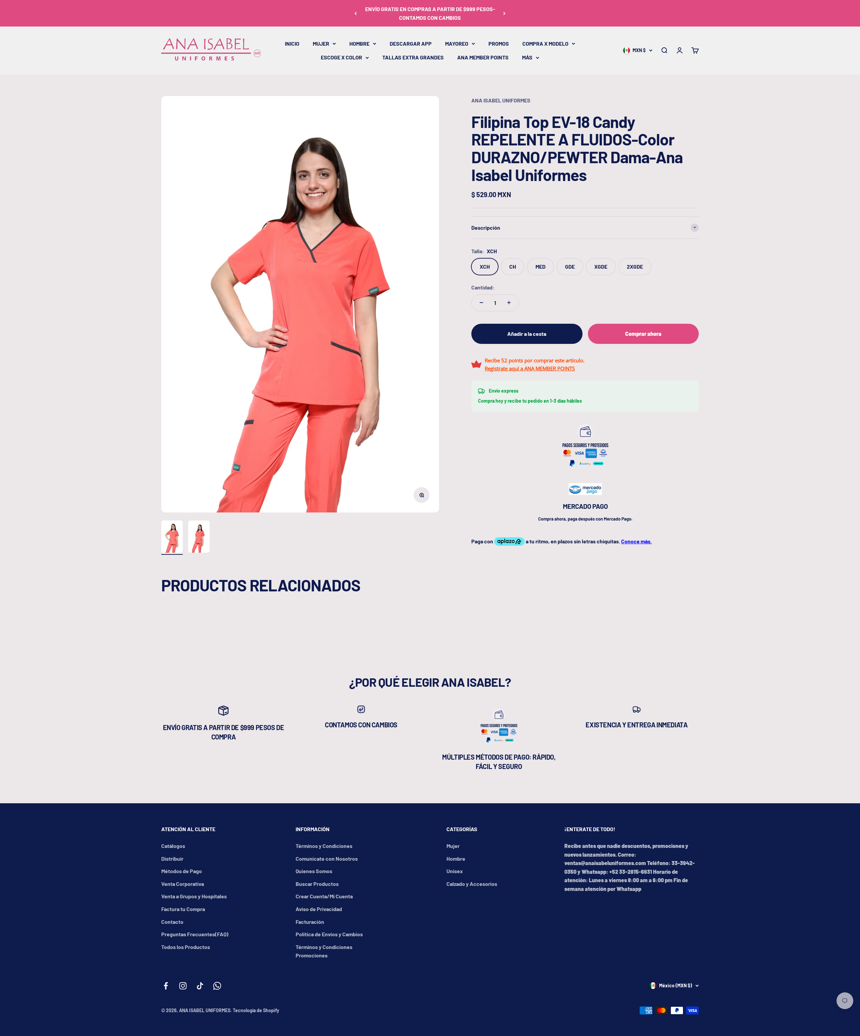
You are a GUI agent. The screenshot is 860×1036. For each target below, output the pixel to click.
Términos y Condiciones (324, 846)
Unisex (454, 871)
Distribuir (172, 858)
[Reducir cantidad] (481, 303)
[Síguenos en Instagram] (182, 985)
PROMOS (498, 43)
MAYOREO (456, 43)
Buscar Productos (317, 884)
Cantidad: (482, 287)
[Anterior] (355, 13)
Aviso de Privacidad (319, 909)
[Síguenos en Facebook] (165, 985)
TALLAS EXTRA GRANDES (413, 57)
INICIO (292, 43)
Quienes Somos (314, 871)
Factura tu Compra (183, 909)
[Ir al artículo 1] (172, 538)
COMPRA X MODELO (545, 43)
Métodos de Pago (181, 871)
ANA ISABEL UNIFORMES (500, 100)
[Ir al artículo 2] (199, 538)
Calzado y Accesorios (471, 884)
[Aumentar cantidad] (509, 303)
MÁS (527, 57)
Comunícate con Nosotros (327, 858)
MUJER (321, 43)
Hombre (455, 858)
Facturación (310, 921)
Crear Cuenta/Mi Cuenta (324, 896)
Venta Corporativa (182, 884)
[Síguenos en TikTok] (200, 985)
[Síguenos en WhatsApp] (217, 985)
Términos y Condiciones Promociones (324, 951)
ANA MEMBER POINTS (483, 57)
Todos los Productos (185, 947)
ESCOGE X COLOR (341, 57)
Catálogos (173, 846)
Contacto (172, 921)
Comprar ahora (643, 333)
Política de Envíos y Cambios (329, 934)
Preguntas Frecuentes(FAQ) (194, 934)
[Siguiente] (504, 13)
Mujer (453, 846)
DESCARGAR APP (411, 43)
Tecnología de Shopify (256, 1010)
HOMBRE (359, 43)
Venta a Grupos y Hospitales (194, 896)
